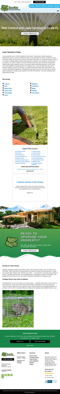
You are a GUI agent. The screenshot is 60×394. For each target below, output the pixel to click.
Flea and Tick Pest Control (39, 156)
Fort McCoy (35, 86)
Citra (5, 86)
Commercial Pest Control (22, 159)
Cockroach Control (20, 151)
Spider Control (36, 154)
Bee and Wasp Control (38, 159)
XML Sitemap (42, 390)
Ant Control (19, 153)
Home (28, 345)
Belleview (35, 84)
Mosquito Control (20, 154)
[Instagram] (11, 375)
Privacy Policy (23, 390)
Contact (32, 6)
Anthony (7, 84)
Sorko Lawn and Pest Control (30, 166)
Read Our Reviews (40, 341)
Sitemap (36, 390)
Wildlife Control (36, 161)
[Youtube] (6, 375)
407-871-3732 (30, 171)
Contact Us (19, 341)
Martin (34, 88)
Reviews (43, 6)
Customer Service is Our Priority (30, 182)
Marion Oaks (8, 88)
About (38, 6)
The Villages (35, 92)
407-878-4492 (40, 2)
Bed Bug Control (20, 158)
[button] (58, 10)
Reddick (34, 90)
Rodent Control (36, 151)
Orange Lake (8, 90)
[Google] (3, 375)
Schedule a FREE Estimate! (30, 33)
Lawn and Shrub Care (21, 156)
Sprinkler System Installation (23, 161)
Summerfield (8, 92)
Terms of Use (31, 390)
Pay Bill (56, 6)
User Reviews (50, 377)
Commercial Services (38, 158)
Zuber (6, 95)
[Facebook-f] (8, 375)
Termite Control (36, 153)
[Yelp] (3, 377)
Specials (50, 6)
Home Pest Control (20, 163)
